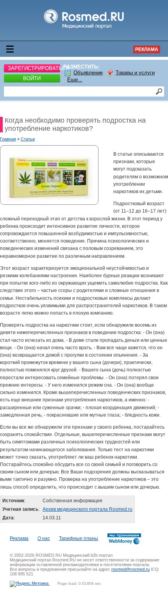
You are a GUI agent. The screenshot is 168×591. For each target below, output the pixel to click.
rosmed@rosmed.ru (130, 569)
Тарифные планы (78, 538)
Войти (32, 78)
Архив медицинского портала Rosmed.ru (87, 509)
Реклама (146, 49)
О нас (44, 538)
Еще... (74, 80)
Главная (8, 139)
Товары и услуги (135, 73)
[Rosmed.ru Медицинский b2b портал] (84, 29)
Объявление (88, 73)
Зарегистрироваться (34, 68)
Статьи (28, 139)
